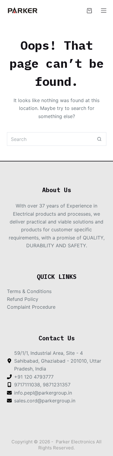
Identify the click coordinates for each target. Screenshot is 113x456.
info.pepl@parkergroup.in (43, 393)
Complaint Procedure (31, 307)
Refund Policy (22, 299)
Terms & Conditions (29, 291)
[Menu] (103, 10)
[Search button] (99, 139)
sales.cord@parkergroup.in (44, 401)
